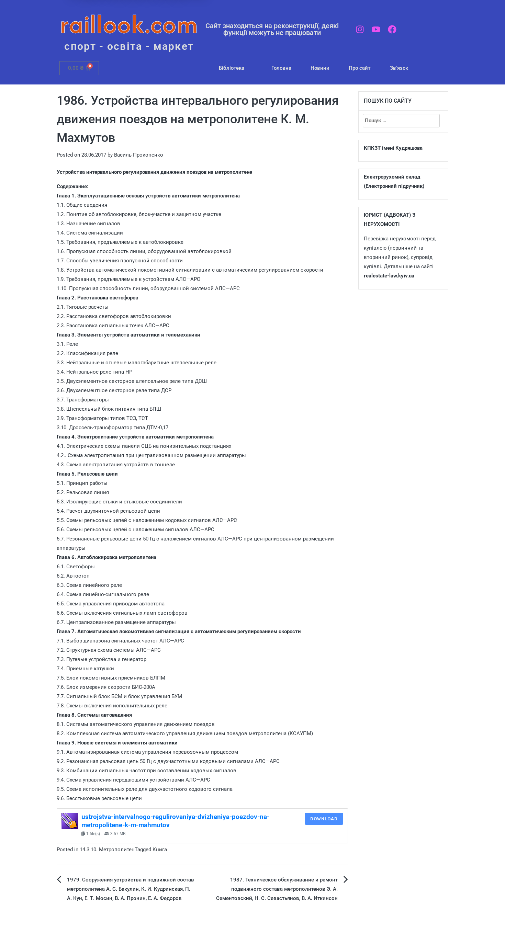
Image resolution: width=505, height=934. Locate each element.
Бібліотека (231, 68)
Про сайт (360, 68)
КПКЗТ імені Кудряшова (393, 148)
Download (324, 818)
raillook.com (129, 24)
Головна (281, 68)
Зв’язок (399, 68)
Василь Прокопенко (138, 155)
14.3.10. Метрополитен (107, 849)
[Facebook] (392, 29)
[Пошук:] (401, 121)
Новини (320, 68)
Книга (160, 849)
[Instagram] (360, 29)
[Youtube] (376, 29)
